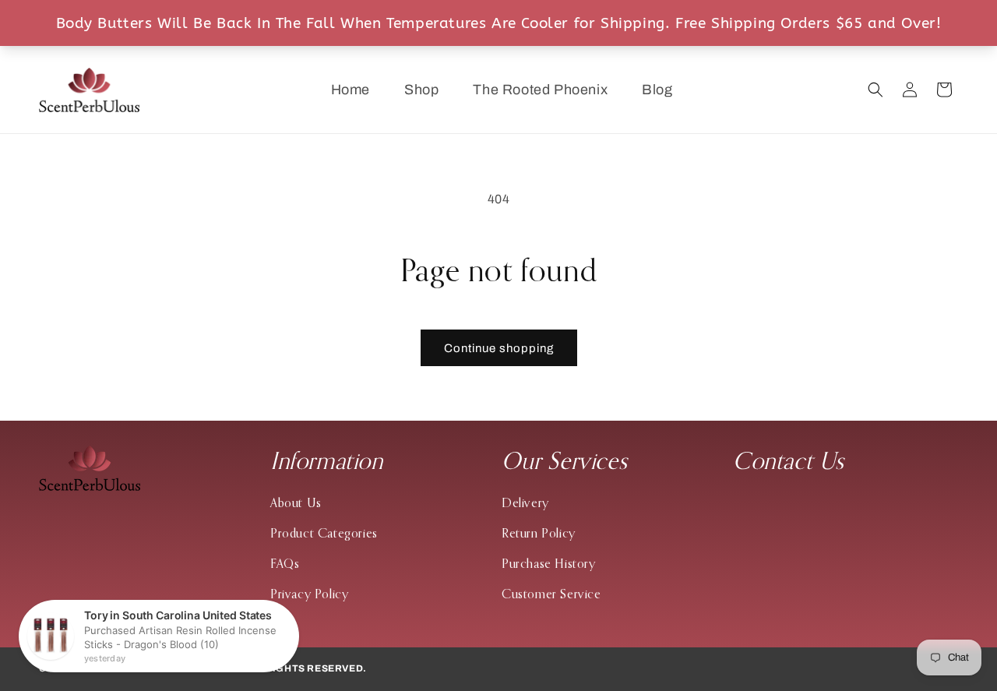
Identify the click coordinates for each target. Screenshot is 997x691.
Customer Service (551, 593)
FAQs (284, 563)
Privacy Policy (309, 593)
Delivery (525, 502)
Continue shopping (499, 348)
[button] (875, 89)
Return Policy (539, 533)
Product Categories (324, 533)
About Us (296, 502)
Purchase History (549, 563)
